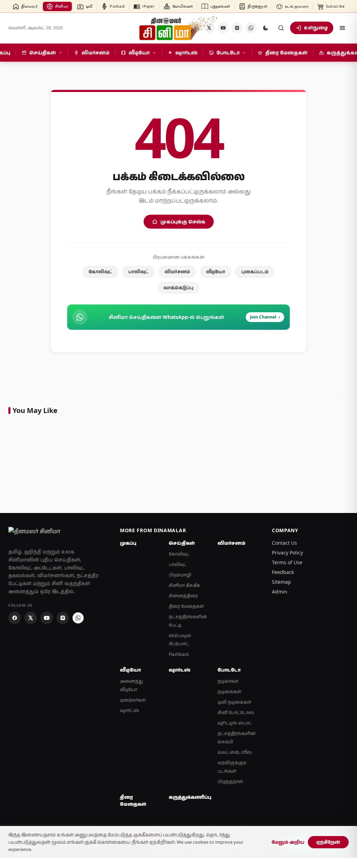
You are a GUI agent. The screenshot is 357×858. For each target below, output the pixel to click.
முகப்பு (128, 543)
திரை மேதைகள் (186, 606)
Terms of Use (287, 562)
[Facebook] (14, 618)
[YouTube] (223, 27)
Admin (279, 591)
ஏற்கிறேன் (328, 842)
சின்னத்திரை (183, 596)
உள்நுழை (316, 27)
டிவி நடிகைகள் (234, 702)
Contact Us (284, 542)
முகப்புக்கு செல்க (182, 221)
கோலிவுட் (100, 271)
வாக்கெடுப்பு (178, 287)
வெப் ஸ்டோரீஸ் (235, 752)
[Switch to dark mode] (265, 28)
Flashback (179, 654)
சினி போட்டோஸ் (236, 712)
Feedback (283, 572)
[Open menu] (342, 28)
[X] (30, 618)
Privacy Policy (287, 552)
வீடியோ (215, 271)
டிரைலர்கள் (133, 700)
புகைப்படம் (254, 271)
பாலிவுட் (138, 271)
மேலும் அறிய (288, 842)
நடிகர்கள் (228, 681)
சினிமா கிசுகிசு (184, 585)
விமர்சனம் (177, 271)
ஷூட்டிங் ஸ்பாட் (235, 723)
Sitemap (281, 582)
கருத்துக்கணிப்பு (189, 797)
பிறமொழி (180, 575)
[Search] (281, 28)
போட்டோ (229, 670)
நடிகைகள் (229, 692)
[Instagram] (237, 27)
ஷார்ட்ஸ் (129, 710)
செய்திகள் (182, 543)
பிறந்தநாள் (230, 781)
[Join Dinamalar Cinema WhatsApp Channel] (251, 27)
